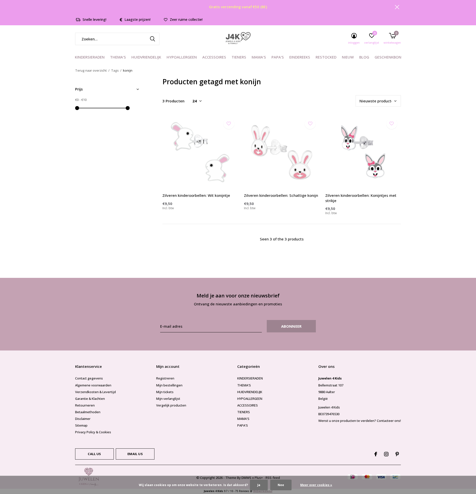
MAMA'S (259, 57)
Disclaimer (82, 418)
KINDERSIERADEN (90, 57)
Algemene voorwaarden (93, 385)
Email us (135, 454)
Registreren (165, 378)
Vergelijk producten (171, 405)
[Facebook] (375, 454)
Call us (94, 454)
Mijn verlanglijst (168, 398)
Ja (258, 485)
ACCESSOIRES (214, 57)
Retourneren (85, 405)
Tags (115, 70)
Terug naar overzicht (91, 70)
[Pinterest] (397, 454)
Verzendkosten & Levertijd (95, 392)
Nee (281, 485)
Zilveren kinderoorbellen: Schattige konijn (281, 195)
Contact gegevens (89, 378)
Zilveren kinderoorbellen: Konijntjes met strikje (360, 198)
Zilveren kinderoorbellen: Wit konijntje (196, 195)
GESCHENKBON (388, 57)
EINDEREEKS (299, 57)
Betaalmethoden (87, 412)
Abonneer (291, 326)
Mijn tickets (165, 392)
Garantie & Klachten (90, 398)
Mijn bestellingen (169, 385)
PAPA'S (277, 57)
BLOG (364, 57)
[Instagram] (386, 454)
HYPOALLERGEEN (182, 57)
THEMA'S (118, 57)
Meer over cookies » (316, 485)
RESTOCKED (326, 57)
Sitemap (81, 425)
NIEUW (348, 57)
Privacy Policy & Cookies (93, 432)
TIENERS (239, 57)
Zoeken (152, 39)
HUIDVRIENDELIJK (146, 57)
